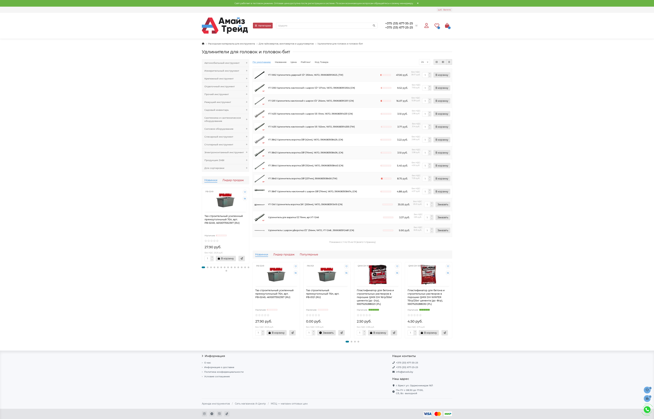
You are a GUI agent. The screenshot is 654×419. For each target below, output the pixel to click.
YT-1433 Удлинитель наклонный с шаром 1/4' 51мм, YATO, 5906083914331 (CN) (310, 113)
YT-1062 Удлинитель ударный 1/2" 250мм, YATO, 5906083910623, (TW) (305, 75)
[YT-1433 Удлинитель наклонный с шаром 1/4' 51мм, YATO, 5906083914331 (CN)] (259, 114)
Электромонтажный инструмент (224, 152)
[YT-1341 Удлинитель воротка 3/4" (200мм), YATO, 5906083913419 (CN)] (259, 204)
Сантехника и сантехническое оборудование (222, 119)
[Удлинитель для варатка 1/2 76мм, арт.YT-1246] (259, 217)
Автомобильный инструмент (222, 63)
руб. (444, 10)
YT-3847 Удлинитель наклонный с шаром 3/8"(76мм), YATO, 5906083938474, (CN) (312, 191)
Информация (215, 356)
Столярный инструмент (218, 144)
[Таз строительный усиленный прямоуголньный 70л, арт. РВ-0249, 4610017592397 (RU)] (225, 200)
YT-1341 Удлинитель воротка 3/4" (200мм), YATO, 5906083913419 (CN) (305, 204)
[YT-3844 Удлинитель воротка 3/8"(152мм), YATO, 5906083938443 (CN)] (259, 165)
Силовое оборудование (218, 128)
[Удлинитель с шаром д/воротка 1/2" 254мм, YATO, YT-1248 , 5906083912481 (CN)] (259, 230)
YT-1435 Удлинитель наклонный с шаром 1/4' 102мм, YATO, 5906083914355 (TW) (311, 126)
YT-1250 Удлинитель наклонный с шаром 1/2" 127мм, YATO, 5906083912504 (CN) (311, 88)
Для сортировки (214, 168)
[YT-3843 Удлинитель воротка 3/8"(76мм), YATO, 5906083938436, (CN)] (259, 152)
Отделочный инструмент (219, 86)
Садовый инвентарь (216, 110)
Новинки (210, 180)
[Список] (443, 62)
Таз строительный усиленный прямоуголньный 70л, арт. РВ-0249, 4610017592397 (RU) (224, 219)
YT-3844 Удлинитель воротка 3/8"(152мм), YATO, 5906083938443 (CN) (305, 165)
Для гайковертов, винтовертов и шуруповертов (286, 43)
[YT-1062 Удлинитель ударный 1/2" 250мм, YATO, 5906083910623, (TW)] (259, 75)
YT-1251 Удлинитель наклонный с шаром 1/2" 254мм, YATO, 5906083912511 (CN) (311, 101)
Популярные (309, 254)
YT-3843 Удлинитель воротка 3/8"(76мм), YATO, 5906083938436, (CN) (305, 152)
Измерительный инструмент (221, 70)
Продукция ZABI (214, 160)
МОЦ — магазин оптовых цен (289, 403)
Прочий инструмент (216, 94)
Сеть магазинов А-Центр (250, 403)
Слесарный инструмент (218, 136)
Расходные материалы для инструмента (231, 43)
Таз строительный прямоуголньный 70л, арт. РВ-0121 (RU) (322, 294)
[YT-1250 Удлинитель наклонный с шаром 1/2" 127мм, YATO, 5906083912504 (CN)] (259, 88)
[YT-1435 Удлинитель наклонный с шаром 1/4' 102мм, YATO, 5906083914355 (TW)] (259, 127)
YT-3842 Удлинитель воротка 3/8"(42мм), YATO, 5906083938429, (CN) (305, 139)
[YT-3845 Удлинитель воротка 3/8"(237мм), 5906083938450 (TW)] (259, 178)
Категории (264, 25)
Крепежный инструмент (219, 78)
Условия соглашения (217, 376)
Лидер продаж (233, 180)
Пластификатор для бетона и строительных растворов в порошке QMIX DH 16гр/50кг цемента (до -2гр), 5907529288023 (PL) (375, 297)
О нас (207, 362)
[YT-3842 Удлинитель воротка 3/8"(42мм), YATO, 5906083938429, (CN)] (259, 139)
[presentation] (202, 227)
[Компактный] (449, 62)
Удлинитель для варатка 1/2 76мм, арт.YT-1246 (293, 217)
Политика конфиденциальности (224, 371)
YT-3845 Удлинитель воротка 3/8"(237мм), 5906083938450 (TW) (302, 178)
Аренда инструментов (216, 403)
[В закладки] (245, 192)
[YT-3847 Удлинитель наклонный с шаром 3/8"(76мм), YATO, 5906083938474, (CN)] (259, 191)
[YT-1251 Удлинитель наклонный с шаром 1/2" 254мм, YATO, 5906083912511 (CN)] (259, 101)
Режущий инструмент (217, 102)
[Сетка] (436, 62)
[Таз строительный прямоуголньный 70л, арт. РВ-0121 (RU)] (327, 274)
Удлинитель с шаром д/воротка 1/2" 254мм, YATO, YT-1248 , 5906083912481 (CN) (311, 230)
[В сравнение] (245, 198)
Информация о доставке (219, 367)
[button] (203, 267)
